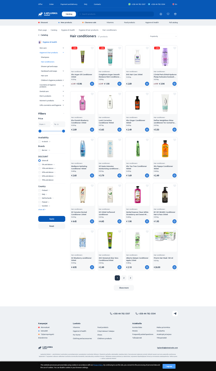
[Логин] (160, 14)
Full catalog (173, 22)
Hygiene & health (152, 22)
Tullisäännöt (137, 338)
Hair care (44, 76)
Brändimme (42, 338)
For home (76, 335)
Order (51, 4)
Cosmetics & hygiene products (48, 86)
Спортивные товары (105, 331)
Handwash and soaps (49, 71)
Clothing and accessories (82, 338)
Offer (40, 4)
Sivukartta (161, 331)
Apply (51, 219)
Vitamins (110, 22)
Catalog (69, 14)
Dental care (44, 91)
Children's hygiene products (51, 80)
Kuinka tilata (137, 327)
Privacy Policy (98, 365)
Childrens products (104, 338)
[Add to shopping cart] (92, 84)
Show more (124, 288)
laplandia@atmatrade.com (167, 348)
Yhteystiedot (162, 338)
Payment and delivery (69, 4)
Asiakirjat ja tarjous (164, 334)
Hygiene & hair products (49, 53)
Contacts (97, 4)
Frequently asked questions (142, 334)
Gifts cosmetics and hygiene (50, 105)
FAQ (85, 4)
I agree (169, 366)
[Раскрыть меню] (63, 48)
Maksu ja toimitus (163, 327)
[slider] (39, 131)
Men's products (45, 96)
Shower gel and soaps (49, 66)
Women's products (47, 101)
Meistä (134, 331)
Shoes (99, 335)
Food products (129, 22)
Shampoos (45, 57)
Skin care (43, 48)
